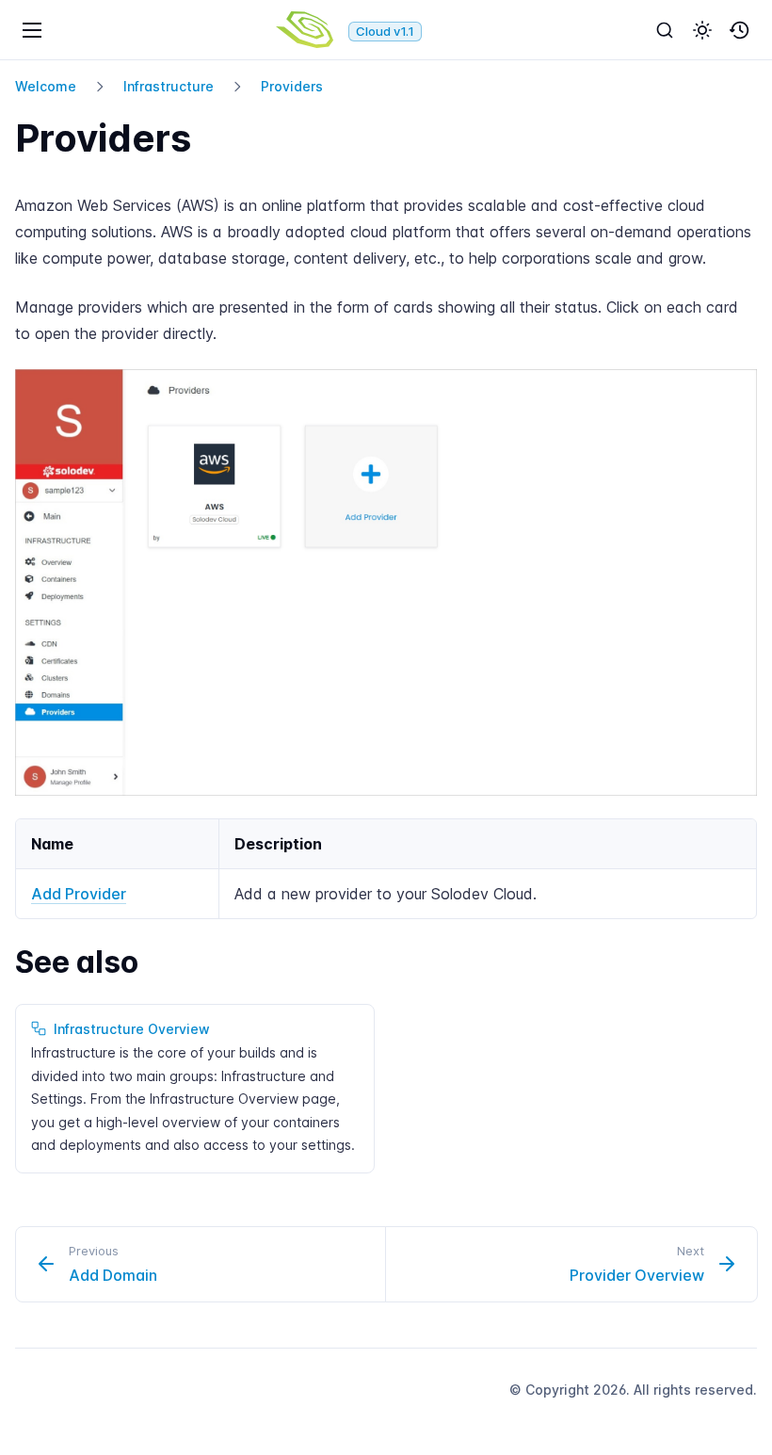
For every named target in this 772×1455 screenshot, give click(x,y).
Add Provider (78, 893)
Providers (292, 86)
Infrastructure (168, 86)
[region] (386, 868)
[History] (740, 30)
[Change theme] (702, 30)
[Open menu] (32, 30)
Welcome (45, 86)
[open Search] (665, 30)
